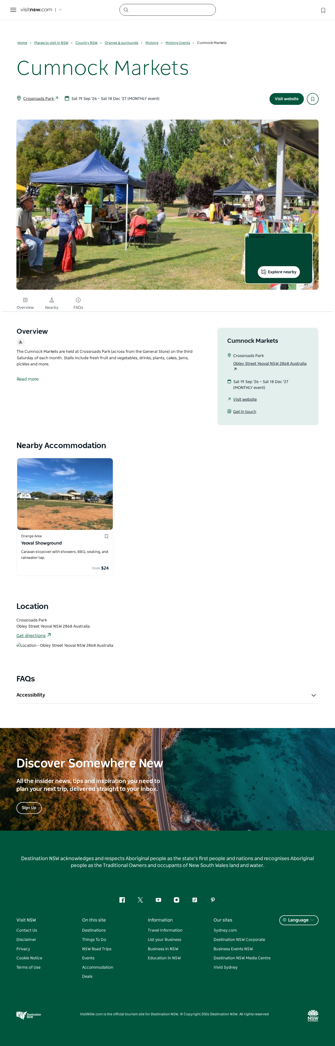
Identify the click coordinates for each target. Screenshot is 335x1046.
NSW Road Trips (96, 949)
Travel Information (165, 930)
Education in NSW (164, 958)
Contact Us (26, 930)
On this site (94, 920)
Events (88, 958)
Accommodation (97, 967)
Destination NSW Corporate (239, 940)
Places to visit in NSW (51, 43)
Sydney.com (225, 930)
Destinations (94, 930)
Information (160, 920)
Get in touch (244, 412)
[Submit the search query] (125, 9)
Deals (87, 976)
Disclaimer (26, 940)
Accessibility (30, 695)
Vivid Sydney (226, 967)
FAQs (78, 308)
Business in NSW (163, 949)
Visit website (286, 99)
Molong (151, 43)
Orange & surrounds (121, 43)
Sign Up (29, 808)
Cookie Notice (29, 958)
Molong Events (178, 43)
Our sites (223, 920)
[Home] (36, 10)
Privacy (23, 949)
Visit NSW (26, 920)
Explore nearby (282, 272)
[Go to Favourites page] (322, 9)
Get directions (31, 636)
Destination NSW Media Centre (242, 958)
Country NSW (87, 43)
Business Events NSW (233, 949)
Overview (25, 308)
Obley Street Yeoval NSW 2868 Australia (270, 364)
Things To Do (94, 940)
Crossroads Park (39, 99)
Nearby (52, 308)
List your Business (164, 940)
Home (22, 43)
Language (298, 920)
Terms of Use (28, 967)
